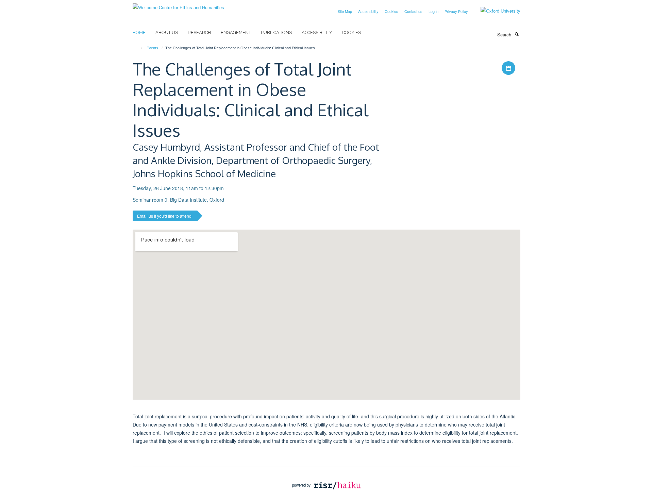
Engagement (236, 32)
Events (152, 48)
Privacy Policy (456, 11)
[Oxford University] (495, 11)
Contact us (413, 11)
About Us (166, 32)
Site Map (345, 11)
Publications (276, 32)
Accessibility (368, 11)
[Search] (516, 34)
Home (139, 32)
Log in (433, 11)
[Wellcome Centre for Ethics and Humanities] (178, 5)
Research (199, 32)
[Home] (138, 48)
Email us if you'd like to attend (164, 216)
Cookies (391, 11)
